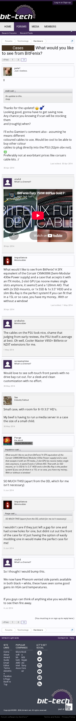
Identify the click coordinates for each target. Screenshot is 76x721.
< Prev (5, 60)
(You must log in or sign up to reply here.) (54, 618)
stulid (17, 179)
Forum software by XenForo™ (14, 717)
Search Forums (9, 33)
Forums (22, 26)
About (6, 655)
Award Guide (7, 658)
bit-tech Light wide (10, 638)
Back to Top (7, 683)
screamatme (21, 361)
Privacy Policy (68, 717)
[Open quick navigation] (72, 41)
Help (72, 638)
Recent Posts (26, 33)
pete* (17, 68)
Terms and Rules (52, 717)
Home (7, 26)
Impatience (20, 257)
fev (16, 397)
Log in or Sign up (62, 2)
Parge (17, 437)
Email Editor (6, 664)
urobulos (19, 320)
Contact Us (63, 638)
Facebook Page (7, 677)
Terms (7, 668)
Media (35, 26)
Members (50, 26)
